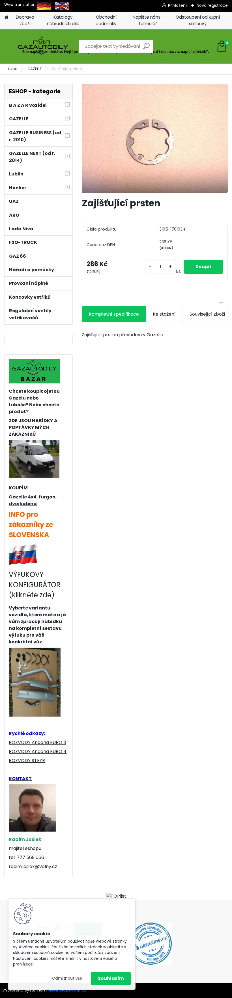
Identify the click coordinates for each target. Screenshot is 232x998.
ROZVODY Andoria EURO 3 (37, 742)
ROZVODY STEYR (27, 760)
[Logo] (43, 46)
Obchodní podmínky (106, 20)
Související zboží (207, 314)
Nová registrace (212, 5)
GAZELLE (34, 68)
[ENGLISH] (62, 4)
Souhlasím (111, 978)
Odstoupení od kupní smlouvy (198, 20)
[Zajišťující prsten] (155, 138)
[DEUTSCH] (44, 4)
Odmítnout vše (67, 978)
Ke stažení (164, 314)
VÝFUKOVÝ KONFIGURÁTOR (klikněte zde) (35, 585)
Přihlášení (177, 5)
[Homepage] (6, 17)
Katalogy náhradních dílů (63, 20)
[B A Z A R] (34, 362)
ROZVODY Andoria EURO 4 (37, 751)
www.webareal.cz (67, 990)
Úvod (13, 68)
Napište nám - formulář (148, 20)
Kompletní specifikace (114, 314)
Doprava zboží (25, 20)
